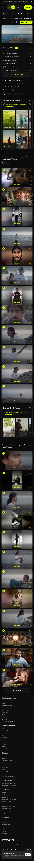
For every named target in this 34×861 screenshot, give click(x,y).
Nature (3, 701)
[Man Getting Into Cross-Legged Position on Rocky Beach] (17, 393)
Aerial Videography (6, 710)
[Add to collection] (12, 22)
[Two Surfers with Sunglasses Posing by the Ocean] (17, 275)
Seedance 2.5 (5, 792)
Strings (3, 746)
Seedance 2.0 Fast (6, 801)
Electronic (4, 742)
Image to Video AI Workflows (9, 785)
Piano (3, 735)
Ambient (4, 744)
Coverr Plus (4, 822)
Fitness (3, 707)
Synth (3, 728)
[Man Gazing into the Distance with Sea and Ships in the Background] (17, 334)
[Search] (13, 7)
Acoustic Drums (5, 749)
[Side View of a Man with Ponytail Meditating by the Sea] (17, 500)
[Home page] (8, 840)
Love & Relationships (7, 705)
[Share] (16, 22)
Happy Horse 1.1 (5, 813)
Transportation (5, 717)
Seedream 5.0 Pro (6, 808)
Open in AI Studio (18, 74)
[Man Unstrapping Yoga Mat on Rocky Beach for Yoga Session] (17, 559)
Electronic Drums (6, 730)
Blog (3, 827)
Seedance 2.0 (5, 797)
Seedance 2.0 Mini (6, 804)
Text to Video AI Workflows (8, 783)
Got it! (27, 855)
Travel (3, 714)
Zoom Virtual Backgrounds (8, 721)
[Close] (31, 2)
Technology (4, 719)
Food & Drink (5, 712)
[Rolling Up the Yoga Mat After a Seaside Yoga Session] (17, 578)
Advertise (4, 831)
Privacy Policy (11, 844)
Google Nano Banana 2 (7, 795)
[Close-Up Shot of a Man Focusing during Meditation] (17, 314)
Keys (3, 733)
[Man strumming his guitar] (17, 177)
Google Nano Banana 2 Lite (9, 799)
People (3, 703)
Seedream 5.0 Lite (6, 810)
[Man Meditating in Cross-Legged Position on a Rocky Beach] (17, 373)
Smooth (3, 739)
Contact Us (4, 833)
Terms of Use (20, 844)
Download (24, 22)
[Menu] (3, 7)
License (3, 844)
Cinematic (4, 737)
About (3, 820)
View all (29, 14)
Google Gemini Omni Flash (8, 806)
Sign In (28, 7)
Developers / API (6, 824)
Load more (17, 690)
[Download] (30, 184)
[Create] (9, 7)
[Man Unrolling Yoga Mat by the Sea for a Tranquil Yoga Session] (17, 618)
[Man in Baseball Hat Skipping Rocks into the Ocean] (17, 236)
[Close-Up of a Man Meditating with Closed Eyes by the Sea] (17, 460)
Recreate (17, 184)
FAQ (3, 829)
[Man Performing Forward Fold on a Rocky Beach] (17, 354)
